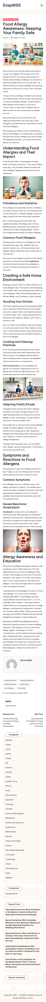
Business (9, 740)
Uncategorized (12, 868)
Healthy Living (11, 781)
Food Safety (21, 688)
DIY (7, 763)
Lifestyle (9, 809)
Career (8, 744)
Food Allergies (9, 688)
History (8, 786)
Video (8, 873)
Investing (9, 804)
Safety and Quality (11, 19)
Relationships (11, 832)
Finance (9, 767)
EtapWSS (12, 5)
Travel (8, 864)
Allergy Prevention (10, 684)
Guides (8, 777)
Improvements (11, 795)
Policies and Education (15, 822)
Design (8, 758)
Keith (8, 701)
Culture (8, 754)
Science (9, 845)
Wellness (9, 877)
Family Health (24, 684)
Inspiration (10, 800)
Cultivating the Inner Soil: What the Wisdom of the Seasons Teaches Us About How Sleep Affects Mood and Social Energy (23, 912)
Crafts (8, 749)
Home (8, 790)
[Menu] (42, 5)
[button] (11, 706)
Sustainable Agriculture (15, 850)
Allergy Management (26, 680)
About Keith (26, 660)
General (9, 772)
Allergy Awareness (10, 680)
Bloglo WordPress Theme (23, 998)
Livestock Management (15, 813)
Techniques (10, 854)
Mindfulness (10, 818)
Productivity (10, 827)
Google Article (11, 893)
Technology (10, 859)
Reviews (9, 836)
